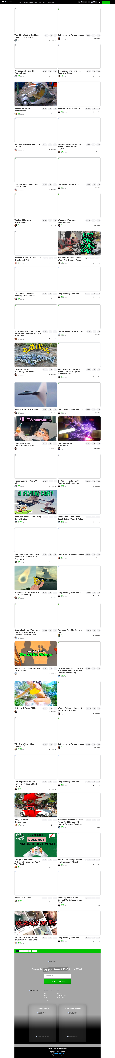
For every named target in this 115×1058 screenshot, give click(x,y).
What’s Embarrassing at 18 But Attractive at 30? (70, 709)
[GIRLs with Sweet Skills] (35, 693)
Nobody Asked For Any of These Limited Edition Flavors (69, 146)
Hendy (62, 111)
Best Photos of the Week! (69, 108)
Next (34, 951)
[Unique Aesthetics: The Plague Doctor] (35, 56)
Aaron (19, 39)
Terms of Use (47, 999)
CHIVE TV (59, 993)
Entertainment (28, 2)
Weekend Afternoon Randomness (23, 109)
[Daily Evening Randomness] (79, 279)
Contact (45, 997)
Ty (18, 338)
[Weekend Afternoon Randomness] (35, 94)
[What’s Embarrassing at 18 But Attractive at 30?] (79, 693)
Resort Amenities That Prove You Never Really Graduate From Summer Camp (70, 670)
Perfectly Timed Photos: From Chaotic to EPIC (27, 259)
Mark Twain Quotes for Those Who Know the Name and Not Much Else (27, 333)
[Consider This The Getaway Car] (79, 615)
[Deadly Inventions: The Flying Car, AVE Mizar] (35, 502)
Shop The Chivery (48, 2)
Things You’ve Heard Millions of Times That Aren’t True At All (27, 862)
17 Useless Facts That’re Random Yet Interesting (69, 482)
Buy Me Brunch (60, 997)
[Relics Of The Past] (35, 883)
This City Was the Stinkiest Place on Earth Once (26, 36)
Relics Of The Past (22, 898)
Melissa (19, 637)
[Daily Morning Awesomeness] (79, 20)
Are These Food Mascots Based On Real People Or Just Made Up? (69, 371)
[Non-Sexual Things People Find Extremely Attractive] (79, 845)
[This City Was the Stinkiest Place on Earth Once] (35, 20)
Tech (35, 2)
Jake (62, 151)
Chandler (20, 521)
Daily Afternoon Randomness (65, 444)
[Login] (112, 2)
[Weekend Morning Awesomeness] (35, 205)
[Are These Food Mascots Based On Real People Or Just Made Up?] (79, 355)
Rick (62, 37)
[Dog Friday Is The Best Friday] (79, 316)
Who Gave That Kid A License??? (24, 745)
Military (40, 2)
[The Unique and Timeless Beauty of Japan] (79, 56)
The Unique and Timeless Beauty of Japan (69, 72)
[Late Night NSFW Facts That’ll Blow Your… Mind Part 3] (35, 767)
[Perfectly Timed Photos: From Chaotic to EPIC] (35, 243)
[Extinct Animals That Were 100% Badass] (35, 169)
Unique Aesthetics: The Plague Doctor (24, 72)
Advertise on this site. (57, 1055)
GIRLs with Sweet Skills (25, 708)
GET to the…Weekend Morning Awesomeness (24, 295)
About (45, 993)
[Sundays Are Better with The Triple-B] (35, 130)
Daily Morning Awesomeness (71, 35)
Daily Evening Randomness (70, 294)
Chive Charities (60, 999)
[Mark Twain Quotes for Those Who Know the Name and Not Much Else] (35, 316)
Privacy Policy (47, 1000)
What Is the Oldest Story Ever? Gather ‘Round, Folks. (70, 518)
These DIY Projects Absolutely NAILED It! (24, 370)
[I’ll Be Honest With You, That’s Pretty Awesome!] (35, 428)
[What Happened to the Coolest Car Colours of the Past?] (79, 883)
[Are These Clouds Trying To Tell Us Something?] (35, 578)
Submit (45, 995)
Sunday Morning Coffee (68, 184)
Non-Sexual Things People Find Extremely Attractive (70, 861)
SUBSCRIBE (105, 2)
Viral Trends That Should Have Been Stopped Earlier (26, 939)
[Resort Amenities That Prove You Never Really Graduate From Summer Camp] (79, 653)
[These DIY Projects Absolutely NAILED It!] (35, 355)
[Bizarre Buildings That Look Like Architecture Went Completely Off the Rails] (35, 615)
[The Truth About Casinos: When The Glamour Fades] (79, 243)
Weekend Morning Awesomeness (22, 221)
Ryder (62, 334)
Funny (21, 2)
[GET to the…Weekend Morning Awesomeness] (35, 279)
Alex (62, 376)
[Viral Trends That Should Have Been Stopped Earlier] (35, 923)
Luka (62, 75)
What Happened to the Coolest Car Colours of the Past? (70, 900)
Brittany (63, 634)
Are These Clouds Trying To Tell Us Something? (26, 593)
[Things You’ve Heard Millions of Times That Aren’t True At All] (35, 845)
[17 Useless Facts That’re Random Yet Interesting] (79, 466)
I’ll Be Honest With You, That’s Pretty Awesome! (25, 444)
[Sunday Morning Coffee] (79, 169)
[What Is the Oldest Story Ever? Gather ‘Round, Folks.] (79, 502)
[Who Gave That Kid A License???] (35, 729)
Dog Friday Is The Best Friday (71, 331)
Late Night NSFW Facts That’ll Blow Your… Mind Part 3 (25, 784)
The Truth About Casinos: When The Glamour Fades (69, 259)
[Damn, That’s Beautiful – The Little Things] (35, 653)
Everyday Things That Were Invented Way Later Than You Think (26, 556)
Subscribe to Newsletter (57, 981)
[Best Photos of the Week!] (79, 94)
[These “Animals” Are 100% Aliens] (35, 466)
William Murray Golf (61, 995)
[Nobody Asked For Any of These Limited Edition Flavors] (79, 130)
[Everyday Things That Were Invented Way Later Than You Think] (35, 540)
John (19, 113)
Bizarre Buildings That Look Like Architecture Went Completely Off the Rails (27, 632)
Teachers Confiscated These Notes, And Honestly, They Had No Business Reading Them (70, 823)
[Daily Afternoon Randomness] (79, 428)
